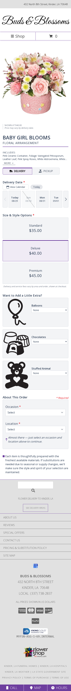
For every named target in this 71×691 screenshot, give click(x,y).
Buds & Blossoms (35, 21)
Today (36, 186)
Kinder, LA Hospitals (53, 665)
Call (12, 688)
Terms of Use (60, 677)
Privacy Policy (11, 677)
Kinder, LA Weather (17, 671)
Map (37, 688)
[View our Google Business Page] (35, 567)
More (7, 163)
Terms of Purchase (36, 677)
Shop (20, 36)
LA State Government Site (49, 671)
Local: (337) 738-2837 (35, 593)
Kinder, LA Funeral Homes (20, 665)
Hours (60, 688)
